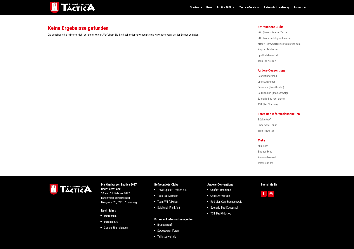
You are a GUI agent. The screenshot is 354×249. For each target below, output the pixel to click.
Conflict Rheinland (267, 76)
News (209, 7)
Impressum (300, 7)
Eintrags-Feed (265, 151)
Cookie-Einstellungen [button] (116, 227)
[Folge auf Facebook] (264, 194)
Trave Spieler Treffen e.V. (172, 190)
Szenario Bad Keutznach (224, 207)
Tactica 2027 (224, 7)
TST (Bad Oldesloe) (268, 104)
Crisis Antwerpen (266, 81)
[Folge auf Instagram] (271, 194)
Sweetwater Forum (267, 125)
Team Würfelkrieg (167, 201)
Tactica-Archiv (247, 7)
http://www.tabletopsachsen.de (274, 38)
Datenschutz (111, 222)
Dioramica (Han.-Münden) (271, 87)
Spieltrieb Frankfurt (268, 55)
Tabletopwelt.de (266, 130)
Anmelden (263, 145)
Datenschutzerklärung (276, 7)
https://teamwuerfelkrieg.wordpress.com (279, 43)
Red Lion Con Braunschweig (226, 201)
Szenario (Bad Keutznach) (271, 98)
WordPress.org (265, 162)
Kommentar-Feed (267, 157)
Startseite (196, 7)
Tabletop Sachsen (167, 196)
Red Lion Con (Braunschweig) (273, 92)
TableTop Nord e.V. (267, 60)
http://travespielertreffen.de (272, 32)
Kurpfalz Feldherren (268, 49)
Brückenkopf (264, 119)
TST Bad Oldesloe (220, 213)
